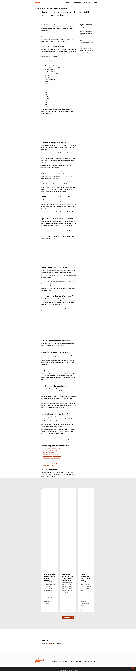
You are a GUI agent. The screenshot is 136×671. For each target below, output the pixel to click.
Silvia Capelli (45, 610)
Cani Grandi (45, 489)
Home (36, 8)
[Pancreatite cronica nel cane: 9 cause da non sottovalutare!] (68, 550)
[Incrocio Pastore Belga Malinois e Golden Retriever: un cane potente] (49, 550)
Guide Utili (86, 661)
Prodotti (67, 661)
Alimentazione (74, 661)
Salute (62, 489)
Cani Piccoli (54, 661)
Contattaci (92, 661)
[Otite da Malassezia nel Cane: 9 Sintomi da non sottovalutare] (86, 550)
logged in (50, 643)
